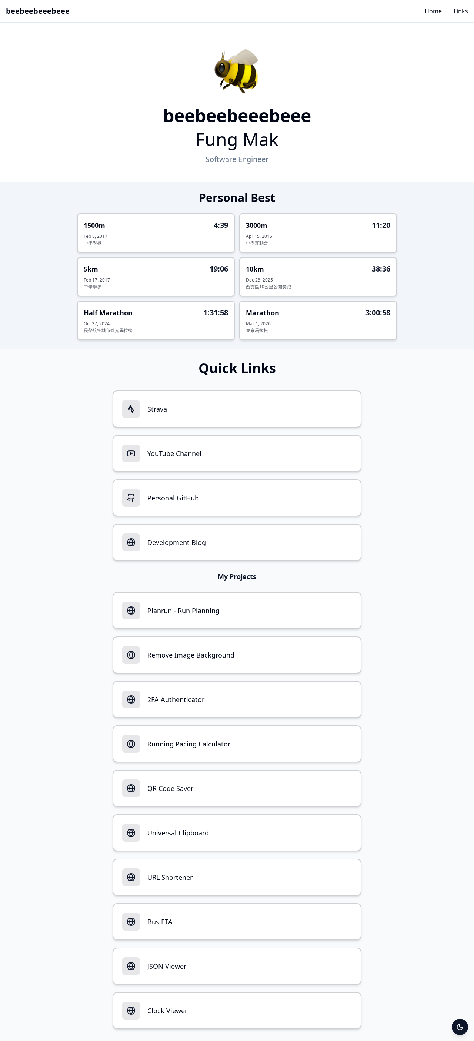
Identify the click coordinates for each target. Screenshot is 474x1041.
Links (461, 11)
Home (433, 11)
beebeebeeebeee (38, 11)
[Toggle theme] (460, 1027)
